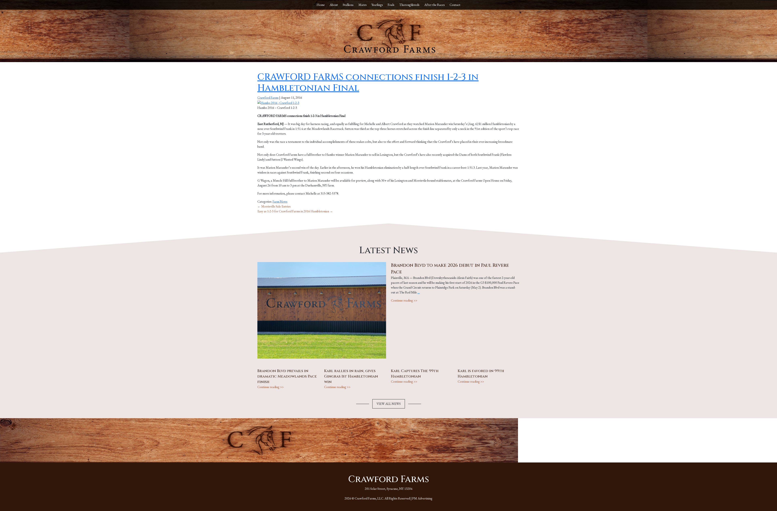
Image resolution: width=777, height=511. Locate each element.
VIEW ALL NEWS (389, 404)
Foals (391, 5)
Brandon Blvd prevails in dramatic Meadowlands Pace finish (287, 376)
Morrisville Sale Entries (274, 206)
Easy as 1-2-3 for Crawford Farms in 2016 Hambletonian (295, 211)
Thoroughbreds (409, 5)
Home (321, 5)
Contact (455, 5)
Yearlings (377, 5)
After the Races (434, 5)
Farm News (280, 201)
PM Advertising (422, 498)
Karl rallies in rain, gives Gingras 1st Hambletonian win (351, 376)
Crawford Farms (268, 97)
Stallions (348, 5)
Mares (362, 5)
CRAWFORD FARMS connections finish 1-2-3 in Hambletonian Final (368, 82)
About (334, 5)
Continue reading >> (404, 300)
